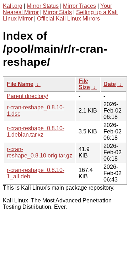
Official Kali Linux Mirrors (68, 19)
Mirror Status (43, 6)
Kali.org (12, 6)
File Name (20, 84)
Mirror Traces (79, 6)
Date (109, 84)
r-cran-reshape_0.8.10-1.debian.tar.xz (35, 131)
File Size (84, 84)
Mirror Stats (57, 12)
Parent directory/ (27, 96)
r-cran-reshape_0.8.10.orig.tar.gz (39, 152)
